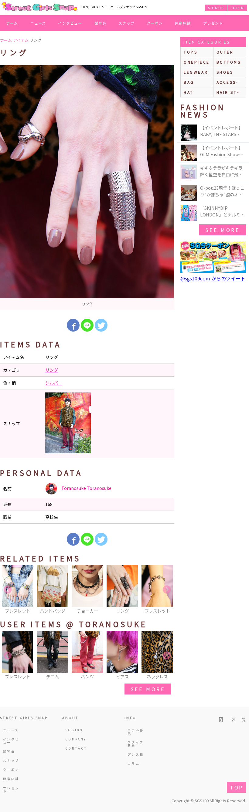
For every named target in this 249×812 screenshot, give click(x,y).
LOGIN (237, 7)
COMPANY (74, 739)
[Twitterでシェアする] (101, 325)
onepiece (197, 62)
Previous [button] (7, 589)
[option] (87, 187)
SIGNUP (216, 7)
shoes (225, 72)
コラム (134, 763)
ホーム (12, 23)
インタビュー (70, 23)
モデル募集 (136, 731)
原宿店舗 (183, 23)
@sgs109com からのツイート (212, 278)
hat (188, 92)
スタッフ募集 (136, 743)
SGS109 (74, 730)
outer (225, 51)
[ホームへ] (39, 7)
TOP (236, 787)
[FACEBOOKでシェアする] (73, 325)
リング (51, 370)
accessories (231, 82)
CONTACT (74, 748)
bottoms (229, 62)
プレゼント (213, 23)
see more (148, 689)
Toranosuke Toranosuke (85, 488)
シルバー (53, 383)
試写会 (100, 23)
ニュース (38, 23)
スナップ (126, 23)
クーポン (155, 23)
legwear (196, 72)
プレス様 (136, 754)
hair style (231, 92)
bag (189, 82)
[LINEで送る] (87, 325)
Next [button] (166, 589)
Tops (190, 51)
